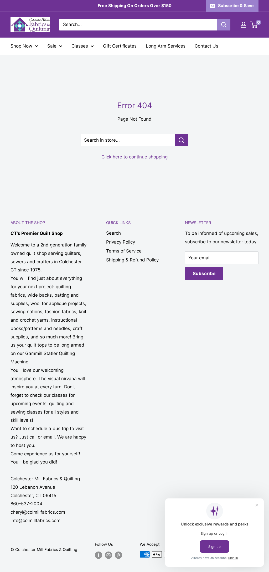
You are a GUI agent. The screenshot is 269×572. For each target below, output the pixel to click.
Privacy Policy (120, 242)
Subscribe (204, 273)
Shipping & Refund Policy (132, 259)
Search (113, 233)
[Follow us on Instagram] (108, 555)
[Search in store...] (181, 140)
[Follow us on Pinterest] (118, 555)
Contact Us (206, 46)
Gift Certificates (120, 46)
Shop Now (21, 46)
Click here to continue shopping (134, 156)
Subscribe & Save (236, 5)
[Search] (223, 24)
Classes (79, 46)
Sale (51, 46)
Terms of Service (124, 251)
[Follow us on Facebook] (98, 555)
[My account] (243, 25)
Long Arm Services (165, 46)
